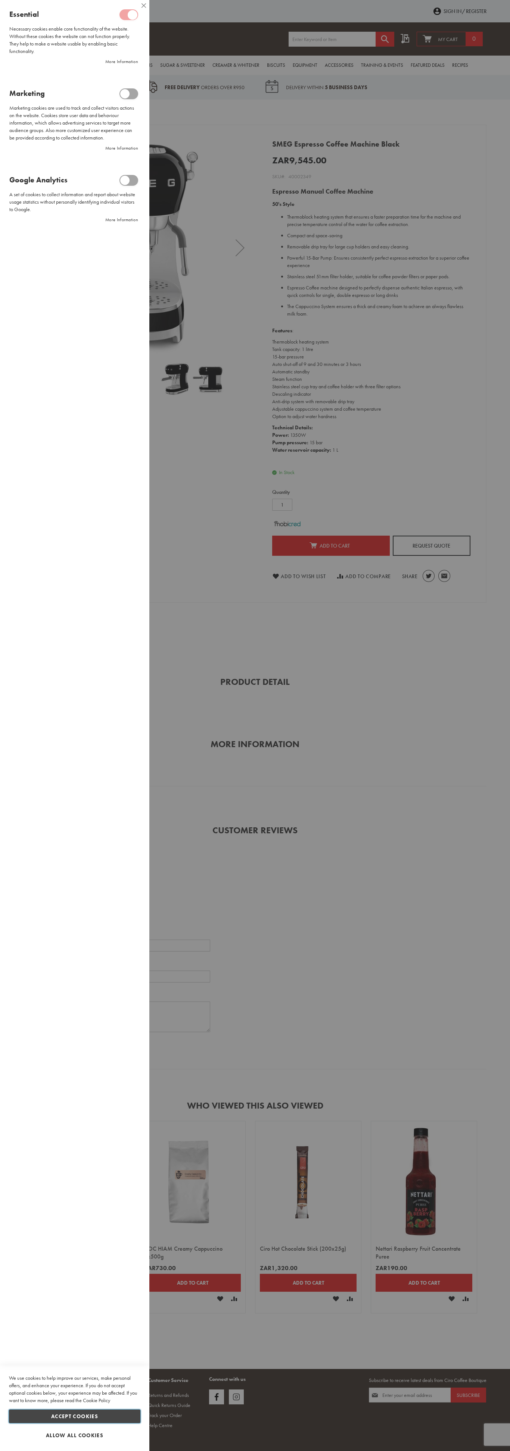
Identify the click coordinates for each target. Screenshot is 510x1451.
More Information (121, 62)
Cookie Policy (96, 1400)
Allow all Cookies (74, 1435)
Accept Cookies (74, 1416)
